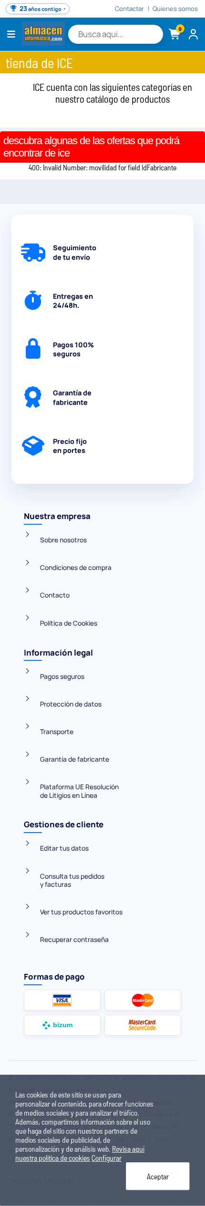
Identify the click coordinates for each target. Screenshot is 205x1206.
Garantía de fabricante (74, 759)
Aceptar (158, 1176)
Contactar (129, 9)
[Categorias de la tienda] (11, 34)
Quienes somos (175, 9)
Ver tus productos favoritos (81, 911)
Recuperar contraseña (74, 939)
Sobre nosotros (63, 539)
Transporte (56, 731)
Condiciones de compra (76, 567)
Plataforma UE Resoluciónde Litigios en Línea (79, 790)
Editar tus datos (64, 848)
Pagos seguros (62, 676)
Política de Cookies (68, 623)
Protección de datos (71, 703)
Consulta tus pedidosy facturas (72, 880)
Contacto (55, 594)
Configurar (107, 1157)
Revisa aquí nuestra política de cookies (79, 1153)
